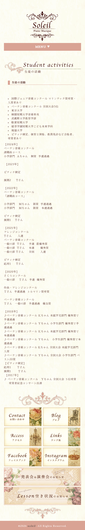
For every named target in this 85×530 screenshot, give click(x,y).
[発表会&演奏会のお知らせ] (42, 486)
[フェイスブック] (23, 465)
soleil (32, 526)
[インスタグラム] (61, 465)
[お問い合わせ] (23, 425)
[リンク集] (61, 445)
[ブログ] (61, 425)
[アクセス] (23, 445)
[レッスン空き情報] (42, 505)
